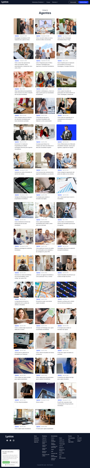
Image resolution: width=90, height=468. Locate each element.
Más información (5, 459)
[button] (38, 2)
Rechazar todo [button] (14, 462)
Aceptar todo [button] (6, 462)
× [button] (18, 450)
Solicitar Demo (83, 2)
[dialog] (10, 458)
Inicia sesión (73, 2)
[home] (6, 2)
